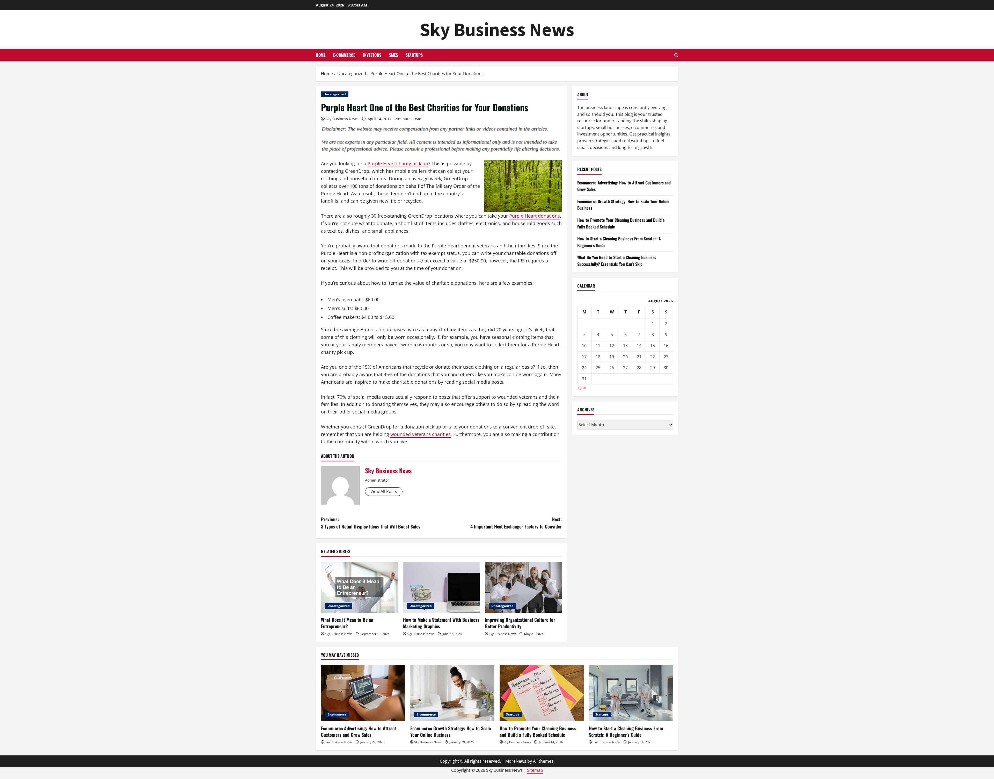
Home (320, 55)
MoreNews (515, 761)
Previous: (370, 523)
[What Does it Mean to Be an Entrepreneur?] (359, 587)
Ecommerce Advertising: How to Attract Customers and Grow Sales (358, 731)
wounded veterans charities (420, 434)
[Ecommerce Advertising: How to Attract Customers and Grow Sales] (363, 693)
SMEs (393, 55)
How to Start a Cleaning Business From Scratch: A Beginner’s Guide (626, 731)
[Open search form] (676, 55)
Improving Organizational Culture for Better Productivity (520, 623)
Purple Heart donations (534, 216)
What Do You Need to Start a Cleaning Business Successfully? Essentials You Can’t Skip (616, 260)
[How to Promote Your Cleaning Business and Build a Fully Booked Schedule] (542, 693)
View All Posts (383, 491)
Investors (372, 55)
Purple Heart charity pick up (398, 163)
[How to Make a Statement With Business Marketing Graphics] (441, 587)
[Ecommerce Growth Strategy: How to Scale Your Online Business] (452, 693)
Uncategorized (335, 94)
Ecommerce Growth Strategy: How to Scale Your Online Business (450, 731)
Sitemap (535, 770)
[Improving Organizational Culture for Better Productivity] (523, 587)
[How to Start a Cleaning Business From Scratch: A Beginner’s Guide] (631, 693)
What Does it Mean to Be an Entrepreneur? (347, 623)
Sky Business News (497, 29)
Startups (414, 55)
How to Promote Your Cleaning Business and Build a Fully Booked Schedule (538, 731)
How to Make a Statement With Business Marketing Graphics (441, 623)
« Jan (581, 387)
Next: (516, 523)
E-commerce (344, 55)
